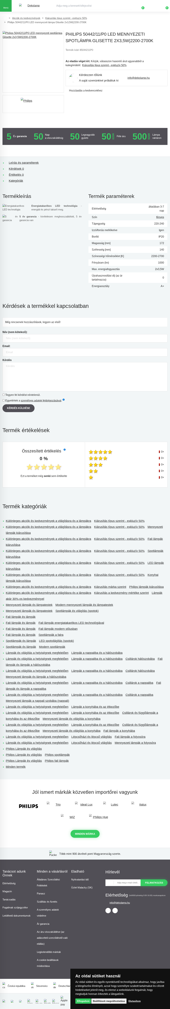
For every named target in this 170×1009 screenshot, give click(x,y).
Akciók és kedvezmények (26, 18)
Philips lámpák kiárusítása (146, 587)
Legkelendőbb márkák (49, 952)
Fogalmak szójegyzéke (15, 907)
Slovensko (41, 986)
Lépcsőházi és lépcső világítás (91, 736)
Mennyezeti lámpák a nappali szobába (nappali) (37, 700)
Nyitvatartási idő (80, 879)
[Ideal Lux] (85, 806)
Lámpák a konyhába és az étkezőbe (95, 706)
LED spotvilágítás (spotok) (56, 641)
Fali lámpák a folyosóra (130, 736)
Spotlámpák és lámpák (21, 641)
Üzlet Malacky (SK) (81, 887)
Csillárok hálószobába (140, 659)
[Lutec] (113, 806)
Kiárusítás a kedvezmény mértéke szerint (121, 593)
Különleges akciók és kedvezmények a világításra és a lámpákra (48, 521)
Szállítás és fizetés (47, 901)
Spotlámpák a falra (51, 635)
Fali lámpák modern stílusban (58, 629)
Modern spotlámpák (52, 647)
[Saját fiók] (152, 6)
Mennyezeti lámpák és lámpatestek (29, 605)
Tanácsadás (9, 899)
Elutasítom (134, 1001)
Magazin (7, 891)
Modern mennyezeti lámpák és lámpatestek (84, 605)
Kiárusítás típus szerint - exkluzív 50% (66, 18)
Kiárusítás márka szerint (110, 587)
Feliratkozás (154, 882)
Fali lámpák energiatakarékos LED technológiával (71, 623)
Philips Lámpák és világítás (24, 748)
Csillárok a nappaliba (139, 682)
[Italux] (141, 806)
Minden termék (16, 766)
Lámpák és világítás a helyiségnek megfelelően (37, 653)
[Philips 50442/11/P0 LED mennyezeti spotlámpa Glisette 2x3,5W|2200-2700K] (33, 62)
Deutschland (65, 986)
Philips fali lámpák (57, 760)
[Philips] (33, 104)
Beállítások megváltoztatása (109, 1001)
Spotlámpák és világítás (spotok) (77, 611)
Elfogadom (83, 1001)
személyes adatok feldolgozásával (41, 400)
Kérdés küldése (18, 408)
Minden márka (85, 833)
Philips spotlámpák (57, 754)
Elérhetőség (8, 883)
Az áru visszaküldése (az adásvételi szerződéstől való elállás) (52, 937)
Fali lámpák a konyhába (119, 730)
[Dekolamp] (32, 6)
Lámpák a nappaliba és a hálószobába (97, 653)
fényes (160, 217)
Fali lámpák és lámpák (21, 617)
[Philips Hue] (99, 818)
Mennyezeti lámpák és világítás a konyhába (71, 718)
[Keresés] (129, 5)
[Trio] (56, 806)
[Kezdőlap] (4, 18)
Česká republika (16, 986)
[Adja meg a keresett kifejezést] (93, 6)
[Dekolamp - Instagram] (115, 910)
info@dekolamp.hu (139, 77)
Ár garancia (43, 923)
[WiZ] (70, 818)
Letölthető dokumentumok (16, 915)
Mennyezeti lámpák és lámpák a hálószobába (36, 676)
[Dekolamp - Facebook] (108, 910)
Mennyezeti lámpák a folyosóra (135, 742)
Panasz (41, 893)
